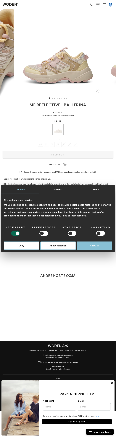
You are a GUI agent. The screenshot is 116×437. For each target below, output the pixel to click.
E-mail (81, 401)
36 (40, 144)
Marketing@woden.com (61, 369)
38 (52, 144)
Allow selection (58, 245)
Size (58, 139)
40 (64, 144)
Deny (21, 245)
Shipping (54, 115)
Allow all (94, 245)
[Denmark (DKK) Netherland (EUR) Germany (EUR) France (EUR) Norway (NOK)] (110, 4)
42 (75, 144)
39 (58, 144)
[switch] (43, 233)
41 (70, 144)
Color (58, 121)
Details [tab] (58, 189)
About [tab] (95, 189)
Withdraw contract (100, 431)
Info (57, 378)
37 (46, 144)
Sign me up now (77, 421)
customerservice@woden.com (60, 355)
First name (48, 401)
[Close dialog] (111, 383)
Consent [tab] (20, 189)
